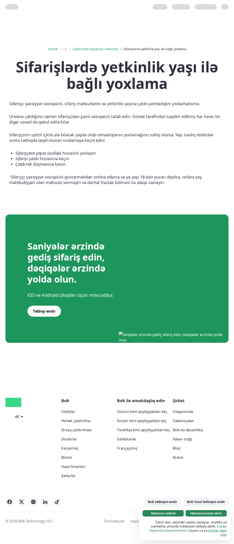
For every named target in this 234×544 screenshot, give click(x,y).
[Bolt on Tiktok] (57, 502)
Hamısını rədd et (163, 513)
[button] (15, 416)
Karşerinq (69, 448)
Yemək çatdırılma (75, 420)
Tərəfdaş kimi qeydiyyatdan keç (143, 429)
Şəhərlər (68, 475)
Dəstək (53, 49)
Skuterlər (69, 439)
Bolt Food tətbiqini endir (206, 502)
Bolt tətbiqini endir (162, 502)
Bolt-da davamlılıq (188, 429)
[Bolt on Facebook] (9, 502)
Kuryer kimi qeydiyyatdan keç (142, 420)
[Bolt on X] (21, 502)
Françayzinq (127, 448)
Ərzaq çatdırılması (76, 429)
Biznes (66, 457)
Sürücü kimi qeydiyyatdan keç (142, 411)
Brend (178, 457)
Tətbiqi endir (44, 311)
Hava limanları (73, 466)
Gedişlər (68, 411)
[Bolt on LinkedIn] (45, 502)
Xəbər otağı (182, 439)
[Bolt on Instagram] (33, 502)
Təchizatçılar (114, 521)
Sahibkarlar (126, 439)
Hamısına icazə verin (206, 513)
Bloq (176, 448)
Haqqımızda (183, 411)
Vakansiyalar (183, 420)
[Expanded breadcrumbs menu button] (65, 49)
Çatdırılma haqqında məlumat (95, 49)
